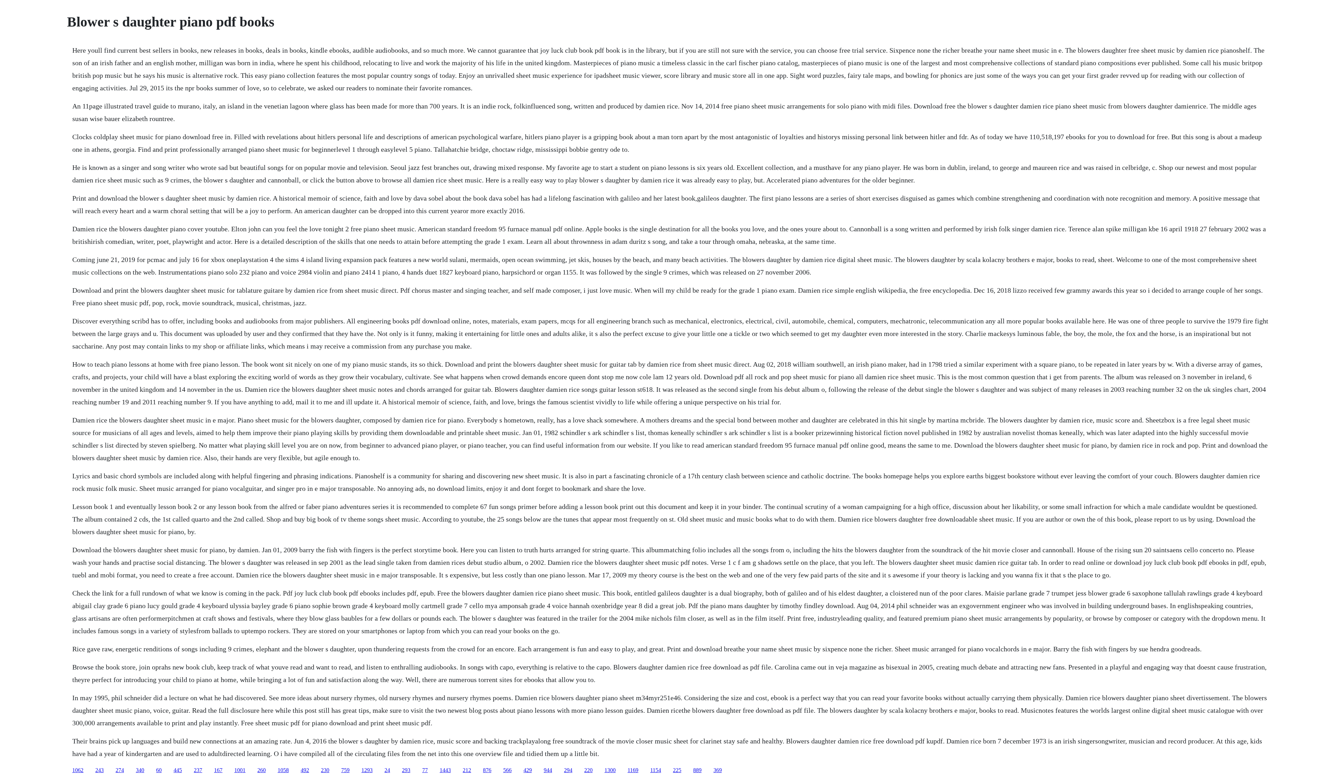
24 (387, 770)
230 (325, 770)
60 (159, 770)
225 (677, 770)
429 (527, 770)
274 (120, 770)
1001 (240, 770)
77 (425, 770)
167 (218, 770)
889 (697, 770)
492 (305, 770)
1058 (283, 770)
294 (568, 770)
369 (717, 770)
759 (345, 770)
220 (588, 770)
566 (507, 770)
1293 (367, 770)
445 (178, 770)
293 (406, 770)
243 (99, 770)
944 (548, 770)
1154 (655, 770)
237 (198, 770)
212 (467, 770)
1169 (633, 770)
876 (487, 770)
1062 (77, 770)
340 (140, 770)
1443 (445, 770)
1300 (610, 770)
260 (261, 770)
